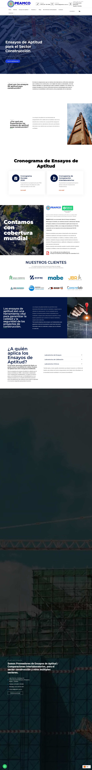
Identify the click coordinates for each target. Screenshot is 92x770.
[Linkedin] (79, 11)
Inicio (10, 9)
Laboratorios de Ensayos (53, 355)
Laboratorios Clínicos (52, 364)
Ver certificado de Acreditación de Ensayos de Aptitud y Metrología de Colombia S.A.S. (64, 253)
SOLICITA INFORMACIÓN (13, 61)
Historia (15, 9)
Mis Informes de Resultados (50, 9)
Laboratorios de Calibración (54, 359)
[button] (15, 693)
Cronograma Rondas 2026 (26, 178)
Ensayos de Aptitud (23, 9)
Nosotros (33, 9)
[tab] (63, 355)
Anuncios (11, 13)
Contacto (61, 9)
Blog (40, 9)
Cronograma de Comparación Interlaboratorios (66, 178)
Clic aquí (23, 190)
